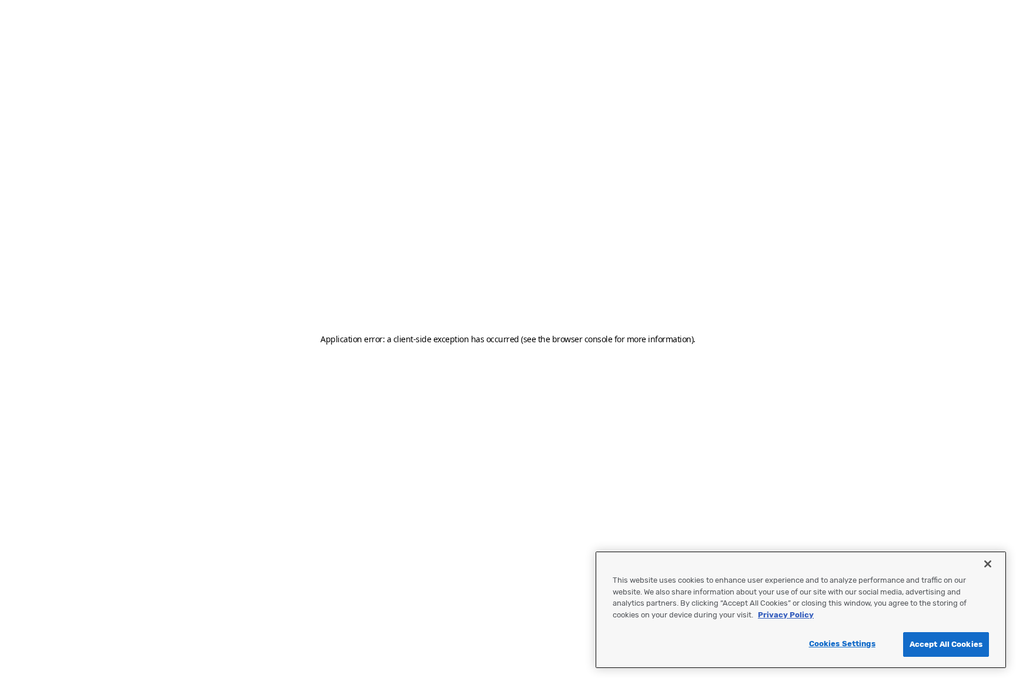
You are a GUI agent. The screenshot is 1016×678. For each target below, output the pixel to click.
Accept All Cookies (946, 644)
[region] (801, 610)
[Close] (988, 564)
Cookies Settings (842, 643)
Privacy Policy (786, 614)
